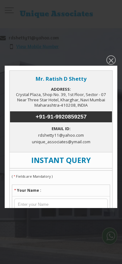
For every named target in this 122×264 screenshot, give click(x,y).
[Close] (110, 61)
